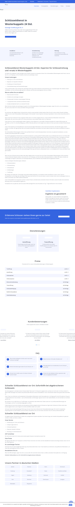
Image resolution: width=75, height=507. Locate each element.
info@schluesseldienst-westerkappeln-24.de (17, 1)
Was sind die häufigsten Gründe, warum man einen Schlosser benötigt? (21, 359)
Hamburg (29, 475)
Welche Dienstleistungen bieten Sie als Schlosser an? (21, 366)
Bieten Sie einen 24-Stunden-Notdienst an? (52, 359)
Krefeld (62, 475)
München (29, 479)
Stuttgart (62, 479)
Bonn (46, 466)
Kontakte (68, 6)
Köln (13, 479)
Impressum (36, 501)
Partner (36, 500)
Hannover (46, 475)
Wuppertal (29, 483)
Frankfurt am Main (62, 471)
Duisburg (13, 471)
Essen (45, 471)
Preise (62, 6)
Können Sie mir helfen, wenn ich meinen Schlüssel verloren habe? (21, 374)
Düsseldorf (29, 471)
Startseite (36, 6)
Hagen (12, 475)
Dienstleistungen (54, 6)
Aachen (12, 466)
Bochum (29, 466)
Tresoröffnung (48, 242)
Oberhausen (46, 479)
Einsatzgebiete (44, 6)
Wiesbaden (12, 483)
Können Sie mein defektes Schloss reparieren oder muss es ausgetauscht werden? (54, 374)
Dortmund (62, 466)
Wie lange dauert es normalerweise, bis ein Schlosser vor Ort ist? (55, 366)
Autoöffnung (26, 242)
